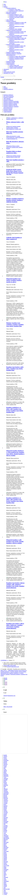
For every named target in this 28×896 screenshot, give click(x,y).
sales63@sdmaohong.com (13, 666)
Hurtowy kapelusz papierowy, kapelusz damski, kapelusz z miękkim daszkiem (15, 200)
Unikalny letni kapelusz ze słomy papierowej (14, 238)
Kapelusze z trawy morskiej (15, 29)
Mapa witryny (4, 670)
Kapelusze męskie (10, 62)
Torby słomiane (9, 19)
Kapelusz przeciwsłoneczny (20, 670)
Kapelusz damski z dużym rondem (18, 671)
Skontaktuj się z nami (8, 73)
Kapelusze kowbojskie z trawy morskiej (18, 35)
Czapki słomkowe (10, 64)
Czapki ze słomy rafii (14, 65)
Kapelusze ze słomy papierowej (16, 10)
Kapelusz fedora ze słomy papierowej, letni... (13, 152)
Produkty (5, 6)
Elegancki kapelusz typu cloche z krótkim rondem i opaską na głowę (14, 280)
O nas (4, 5)
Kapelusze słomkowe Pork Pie (13, 52)
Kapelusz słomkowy (5, 671)
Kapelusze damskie (10, 61)
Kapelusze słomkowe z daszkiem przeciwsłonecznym (13, 54)
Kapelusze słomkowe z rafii (15, 14)
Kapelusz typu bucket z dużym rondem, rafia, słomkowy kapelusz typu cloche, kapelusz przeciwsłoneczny (15, 585)
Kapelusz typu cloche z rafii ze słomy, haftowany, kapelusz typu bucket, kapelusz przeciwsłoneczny (15, 626)
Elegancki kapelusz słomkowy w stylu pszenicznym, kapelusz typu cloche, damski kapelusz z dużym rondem (15, 453)
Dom (4, 4)
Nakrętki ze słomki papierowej (16, 66)
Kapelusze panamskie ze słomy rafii (17, 45)
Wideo (4, 70)
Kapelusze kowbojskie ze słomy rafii (17, 31)
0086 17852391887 (7, 706)
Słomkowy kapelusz (5, 674)
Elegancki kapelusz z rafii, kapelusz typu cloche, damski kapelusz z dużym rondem (14, 541)
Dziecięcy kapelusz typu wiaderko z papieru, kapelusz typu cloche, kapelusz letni (15, 324)
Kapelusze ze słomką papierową (16, 57)
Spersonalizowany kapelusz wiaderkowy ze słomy (12, 673)
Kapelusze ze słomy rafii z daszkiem (17, 56)
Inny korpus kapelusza (11, 12)
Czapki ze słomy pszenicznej (15, 68)
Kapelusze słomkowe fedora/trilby (14, 36)
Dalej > (5, 660)
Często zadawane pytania (9, 71)
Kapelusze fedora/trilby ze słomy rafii (17, 38)
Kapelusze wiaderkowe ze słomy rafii (17, 22)
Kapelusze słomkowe (11, 8)
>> (8, 660)
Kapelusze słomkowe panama (13, 44)
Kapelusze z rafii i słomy (14, 9)
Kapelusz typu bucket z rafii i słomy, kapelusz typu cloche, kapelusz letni (15, 368)
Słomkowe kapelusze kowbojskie (13, 30)
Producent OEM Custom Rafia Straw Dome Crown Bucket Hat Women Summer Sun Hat (14, 172)
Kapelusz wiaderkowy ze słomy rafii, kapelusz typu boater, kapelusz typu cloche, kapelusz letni (14, 410)
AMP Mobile (11, 670)
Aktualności (6, 69)
